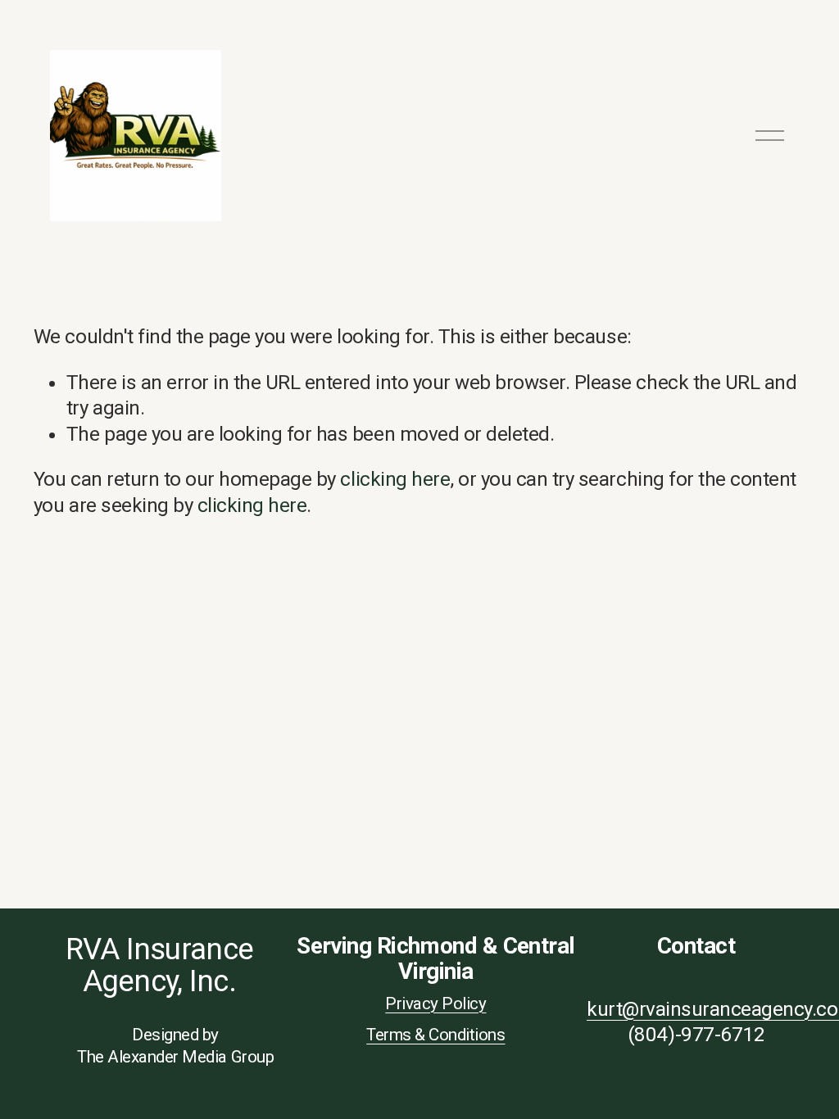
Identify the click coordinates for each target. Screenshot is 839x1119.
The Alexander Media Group (175, 1057)
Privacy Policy (435, 1003)
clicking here (395, 479)
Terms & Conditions (435, 1034)
